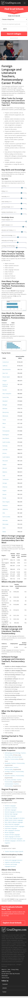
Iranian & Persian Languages (12, 834)
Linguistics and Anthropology (12, 862)
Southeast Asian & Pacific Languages (14, 826)
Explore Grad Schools (12, 922)
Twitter (4, 992)
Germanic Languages (10, 816)
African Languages (9, 832)
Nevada (4, 390)
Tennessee (5, 479)
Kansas (4, 494)
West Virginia (5, 502)
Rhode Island (5, 377)
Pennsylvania (5, 431)
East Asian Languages (10, 810)
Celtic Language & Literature (12, 830)
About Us (4, 969)
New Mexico (5, 438)
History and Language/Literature (13, 860)
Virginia (4, 490)
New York (5, 373)
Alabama (4, 472)
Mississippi (5, 524)
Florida (4, 498)
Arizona (4, 453)
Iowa (3, 427)
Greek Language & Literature (12, 836)
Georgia (4, 483)
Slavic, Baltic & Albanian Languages (14, 822)
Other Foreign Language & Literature (15, 818)
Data (9, 969)
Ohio (3, 513)
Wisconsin (5, 460)
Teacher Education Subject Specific (14, 851)
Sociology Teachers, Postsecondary (14, 771)
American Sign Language (11, 814)
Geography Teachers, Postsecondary (15, 763)
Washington (5, 434)
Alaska (4, 531)
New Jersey (5, 412)
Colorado (4, 449)
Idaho (4, 528)
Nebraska (5, 520)
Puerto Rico (5, 397)
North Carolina (6, 516)
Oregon (4, 380)
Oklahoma (5, 509)
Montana (4, 408)
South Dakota (6, 457)
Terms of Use (5, 977)
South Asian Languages (11, 828)
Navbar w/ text (11, 3)
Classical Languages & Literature (13, 812)
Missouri (4, 468)
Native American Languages (12, 824)
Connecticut (5, 362)
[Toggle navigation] (24, 3)
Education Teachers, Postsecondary (14, 775)
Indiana (4, 464)
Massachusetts (6, 369)
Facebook (4, 984)
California (4, 365)
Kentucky (4, 446)
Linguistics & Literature (11, 807)
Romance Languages (10, 805)
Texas (4, 419)
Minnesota (5, 416)
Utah (3, 475)
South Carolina (6, 442)
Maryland (4, 401)
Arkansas (4, 487)
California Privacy (6, 971)
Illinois (4, 423)
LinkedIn (4, 988)
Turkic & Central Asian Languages (13, 838)
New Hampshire (6, 393)
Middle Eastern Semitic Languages (14, 820)
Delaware (5, 505)
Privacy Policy (15, 969)
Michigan (4, 405)
